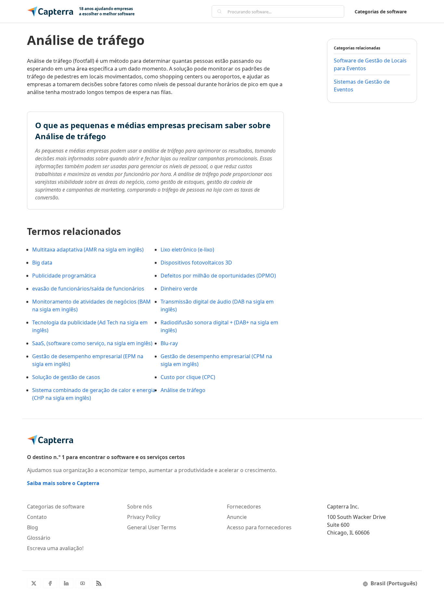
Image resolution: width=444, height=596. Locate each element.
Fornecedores (244, 506)
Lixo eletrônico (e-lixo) (187, 249)
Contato (37, 517)
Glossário (38, 537)
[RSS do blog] (99, 583)
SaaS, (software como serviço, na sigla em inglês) (92, 343)
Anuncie (237, 517)
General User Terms (151, 527)
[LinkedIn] (66, 583)
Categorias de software (381, 11)
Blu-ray (169, 343)
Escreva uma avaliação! (55, 548)
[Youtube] (82, 583)
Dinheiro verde (179, 288)
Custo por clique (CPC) (188, 377)
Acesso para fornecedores (259, 527)
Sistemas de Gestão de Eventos (362, 85)
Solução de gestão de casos (66, 377)
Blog (32, 527)
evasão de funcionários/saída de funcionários (88, 288)
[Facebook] (50, 583)
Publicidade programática (64, 275)
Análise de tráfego (183, 390)
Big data (42, 262)
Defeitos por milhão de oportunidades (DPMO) (218, 275)
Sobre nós (139, 506)
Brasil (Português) (394, 583)
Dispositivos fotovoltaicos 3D (196, 262)
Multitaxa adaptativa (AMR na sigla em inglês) (88, 249)
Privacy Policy (143, 517)
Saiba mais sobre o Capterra (63, 483)
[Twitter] (34, 583)
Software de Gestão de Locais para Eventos (370, 64)
